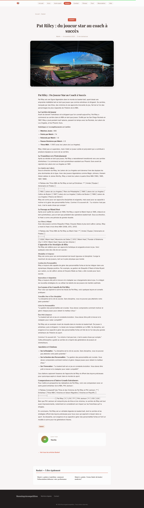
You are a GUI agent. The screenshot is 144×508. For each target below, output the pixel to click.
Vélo (110, 3)
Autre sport (57, 3)
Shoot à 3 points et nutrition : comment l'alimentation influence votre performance (52, 478)
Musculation (101, 3)
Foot (92, 3)
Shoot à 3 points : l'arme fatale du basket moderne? (88, 478)
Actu (48, 3)
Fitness (84, 3)
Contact (56, 496)
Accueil (41, 3)
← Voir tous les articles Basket (49, 452)
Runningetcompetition (27, 496)
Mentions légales (46, 496)
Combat (76, 3)
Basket (67, 3)
